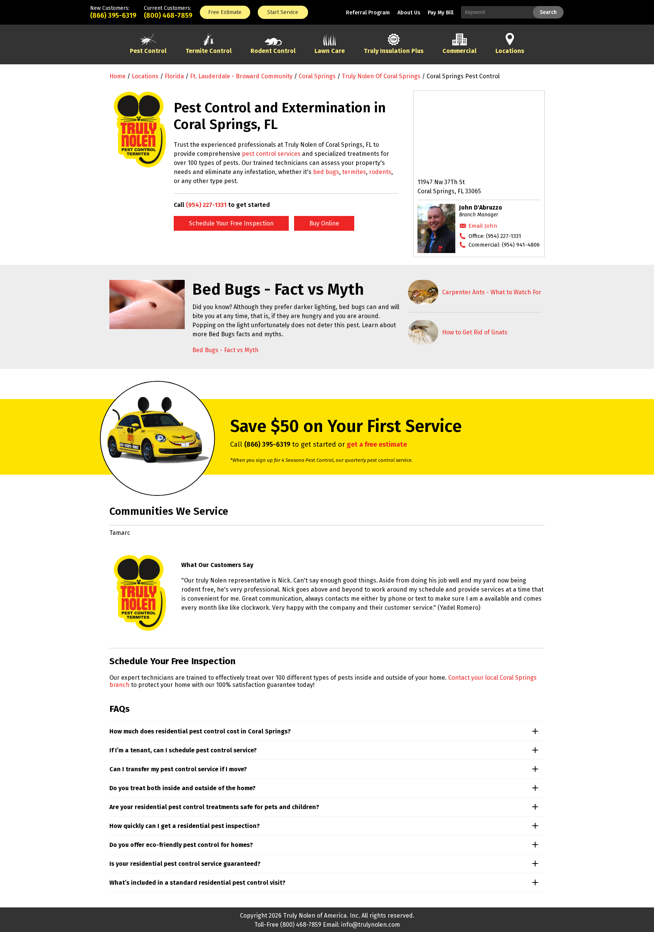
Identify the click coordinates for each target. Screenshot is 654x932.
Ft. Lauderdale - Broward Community (241, 76)
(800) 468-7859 (168, 15)
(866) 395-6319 (113, 15)
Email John (483, 225)
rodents (380, 172)
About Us (408, 12)
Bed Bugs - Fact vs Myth (225, 350)
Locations (145, 76)
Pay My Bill (440, 12)
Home (117, 76)
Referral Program (368, 12)
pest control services (271, 153)
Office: (495, 236)
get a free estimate (377, 444)
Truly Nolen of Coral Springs (381, 76)
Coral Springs (317, 76)
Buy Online (324, 223)
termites (354, 172)
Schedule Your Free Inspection (231, 223)
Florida (174, 76)
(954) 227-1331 (206, 204)
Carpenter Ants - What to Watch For (491, 292)
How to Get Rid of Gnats (475, 332)
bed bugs (326, 172)
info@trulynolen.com (370, 924)
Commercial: (504, 244)
